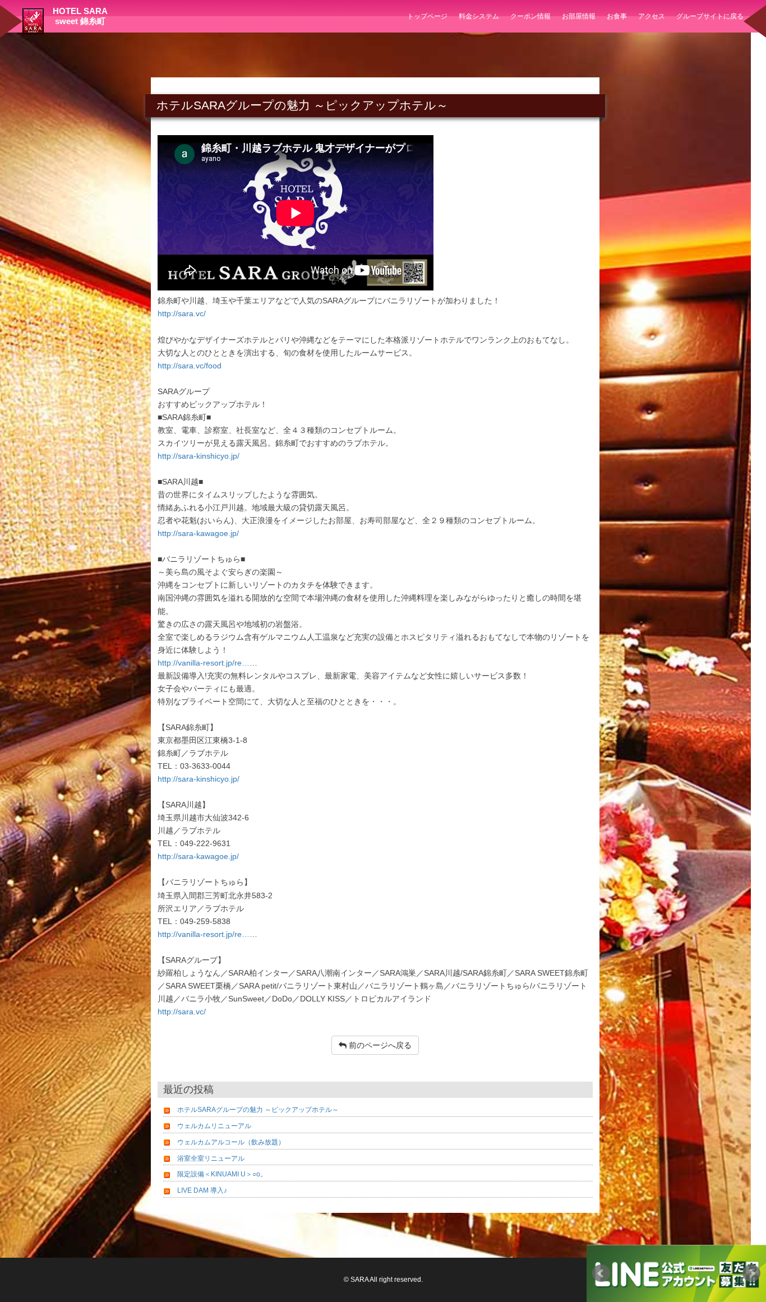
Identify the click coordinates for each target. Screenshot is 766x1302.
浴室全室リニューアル (210, 1158)
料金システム (479, 16)
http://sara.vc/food (190, 365)
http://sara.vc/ (182, 313)
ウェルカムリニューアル (214, 1126)
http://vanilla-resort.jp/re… (204, 662)
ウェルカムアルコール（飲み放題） (231, 1142)
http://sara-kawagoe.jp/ (198, 533)
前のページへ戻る (379, 1045)
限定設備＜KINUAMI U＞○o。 (222, 1174)
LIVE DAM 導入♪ (202, 1190)
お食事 (617, 16)
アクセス (651, 16)
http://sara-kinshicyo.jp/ (198, 455)
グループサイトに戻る (710, 16)
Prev (601, 1273)
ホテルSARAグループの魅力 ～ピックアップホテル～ (258, 1110)
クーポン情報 (530, 16)
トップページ (427, 16)
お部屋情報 (579, 16)
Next (751, 1273)
